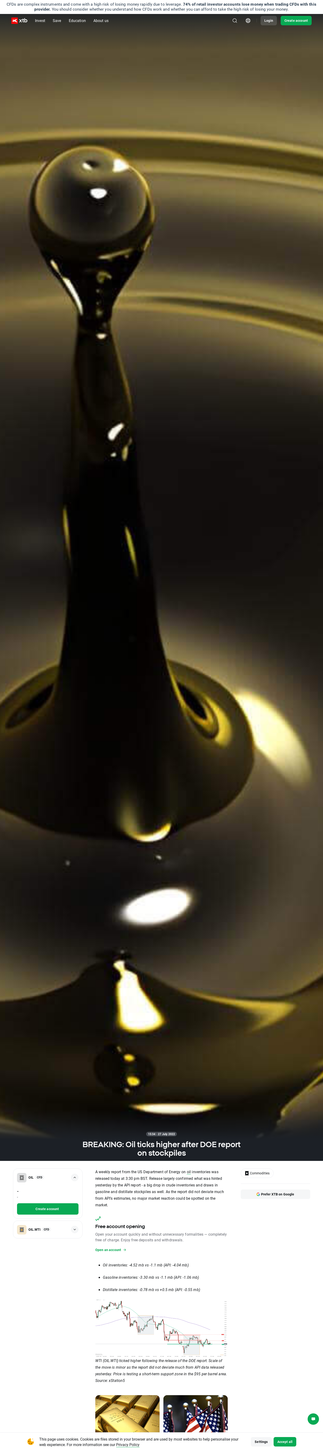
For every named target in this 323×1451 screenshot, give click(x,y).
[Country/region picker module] (248, 20)
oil (189, 1171)
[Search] (235, 20)
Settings (261, 1441)
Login (268, 20)
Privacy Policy (128, 1444)
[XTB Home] (19, 20)
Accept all (285, 1441)
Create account (296, 20)
